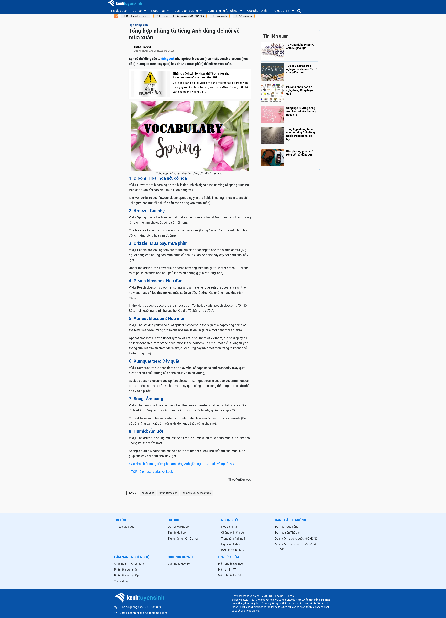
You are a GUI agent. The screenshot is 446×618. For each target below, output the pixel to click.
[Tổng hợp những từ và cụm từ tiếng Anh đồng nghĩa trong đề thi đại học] (289, 135)
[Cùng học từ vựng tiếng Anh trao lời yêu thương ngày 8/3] (289, 113)
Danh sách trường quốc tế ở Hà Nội (296, 538)
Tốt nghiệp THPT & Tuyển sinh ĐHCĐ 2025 (181, 16)
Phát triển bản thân (126, 569)
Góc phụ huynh (257, 10)
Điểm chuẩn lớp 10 (229, 575)
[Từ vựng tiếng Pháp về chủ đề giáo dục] (289, 51)
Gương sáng (245, 16)
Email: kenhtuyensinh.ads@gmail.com (143, 613)
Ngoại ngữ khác (231, 544)
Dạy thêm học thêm (136, 16)
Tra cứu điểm (281, 10)
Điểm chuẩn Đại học (230, 563)
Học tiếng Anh (230, 526)
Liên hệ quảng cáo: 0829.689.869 (140, 607)
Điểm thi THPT (227, 569)
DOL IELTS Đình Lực (233, 550)
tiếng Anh (168, 59)
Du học (137, 10)
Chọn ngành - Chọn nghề (129, 563)
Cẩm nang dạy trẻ (179, 563)
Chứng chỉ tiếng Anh (233, 532)
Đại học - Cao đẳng (286, 526)
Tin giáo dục (119, 10)
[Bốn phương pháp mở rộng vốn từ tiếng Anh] (289, 156)
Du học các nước (178, 526)
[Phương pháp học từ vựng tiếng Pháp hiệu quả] (289, 92)
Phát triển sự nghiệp (126, 575)
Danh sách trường (186, 10)
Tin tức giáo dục (124, 526)
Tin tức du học (177, 532)
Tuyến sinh (221, 16)
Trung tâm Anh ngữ (233, 538)
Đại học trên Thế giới (287, 532)
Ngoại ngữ (158, 10)
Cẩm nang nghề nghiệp (223, 10)
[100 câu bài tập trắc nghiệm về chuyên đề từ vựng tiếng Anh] (289, 71)
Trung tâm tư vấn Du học (183, 538)
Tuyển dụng (121, 581)
